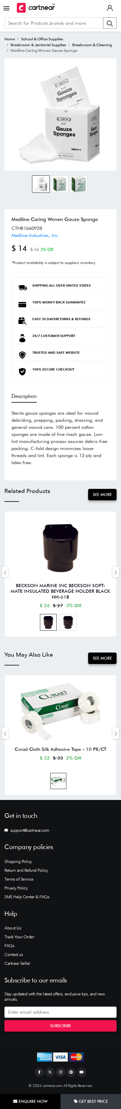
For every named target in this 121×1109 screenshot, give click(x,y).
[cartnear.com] (36, 8)
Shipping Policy (18, 861)
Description (24, 396)
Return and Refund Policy (26, 870)
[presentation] (5, 572)
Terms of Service (18, 879)
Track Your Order (19, 936)
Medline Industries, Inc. (35, 235)
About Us (12, 928)
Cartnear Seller (17, 963)
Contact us (13, 954)
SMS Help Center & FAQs (26, 896)
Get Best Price (93, 1101)
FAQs (9, 945)
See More (102, 494)
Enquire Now (32, 1101)
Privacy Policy (16, 888)
